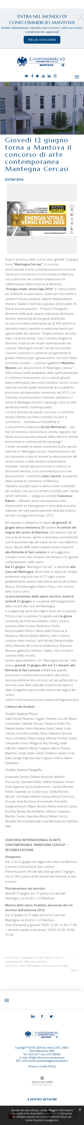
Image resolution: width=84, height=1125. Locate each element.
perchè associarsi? (42, 40)
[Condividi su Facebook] (42, 1016)
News (74, 970)
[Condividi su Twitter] (51, 1016)
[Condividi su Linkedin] (33, 1016)
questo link (50, 1113)
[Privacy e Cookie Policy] (42, 1066)
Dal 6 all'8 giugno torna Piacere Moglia (44, 965)
